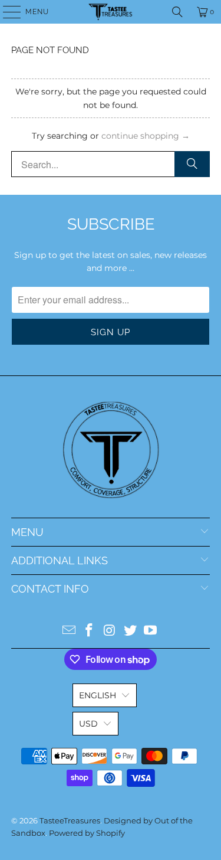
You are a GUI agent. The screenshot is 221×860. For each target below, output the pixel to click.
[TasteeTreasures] (110, 12)
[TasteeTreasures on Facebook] (89, 631)
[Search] (177, 12)
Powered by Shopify (87, 833)
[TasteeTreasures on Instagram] (110, 631)
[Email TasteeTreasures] (69, 631)
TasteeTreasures (69, 820)
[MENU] (6, 12)
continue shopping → (145, 135)
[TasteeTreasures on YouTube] (151, 631)
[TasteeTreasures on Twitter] (130, 631)
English (97, 695)
